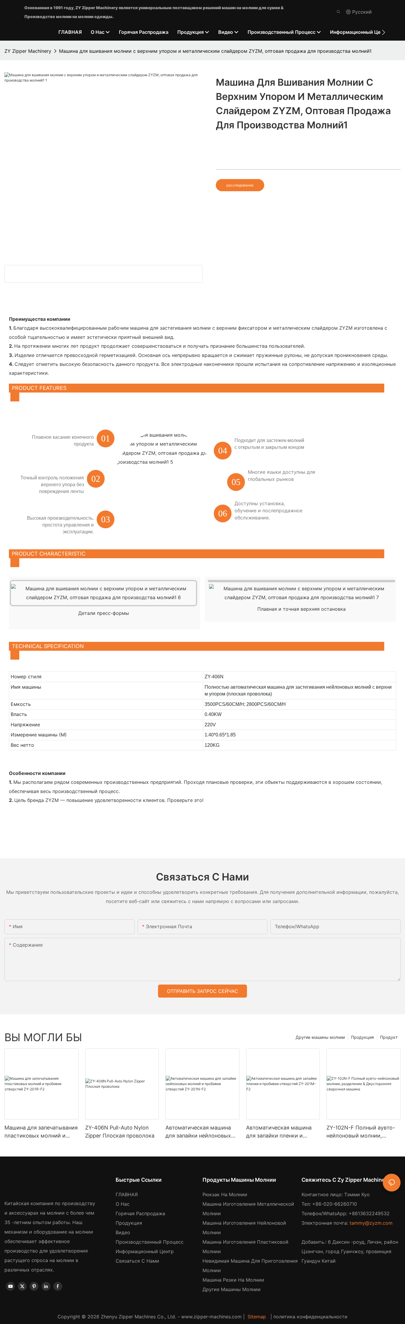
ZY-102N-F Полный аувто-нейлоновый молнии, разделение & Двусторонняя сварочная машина (360, 1132)
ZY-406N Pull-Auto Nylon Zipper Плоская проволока (119, 1131)
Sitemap (256, 1317)
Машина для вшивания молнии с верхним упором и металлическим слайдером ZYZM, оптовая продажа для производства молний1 (215, 51)
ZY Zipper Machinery (27, 51)
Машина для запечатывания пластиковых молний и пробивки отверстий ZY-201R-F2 (41, 1132)
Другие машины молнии (320, 1037)
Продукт (389, 1037)
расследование (240, 185)
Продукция (362, 1037)
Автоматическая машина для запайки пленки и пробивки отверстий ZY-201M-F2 (279, 1132)
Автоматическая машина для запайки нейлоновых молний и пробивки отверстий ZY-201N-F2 (198, 1132)
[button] (383, 32)
